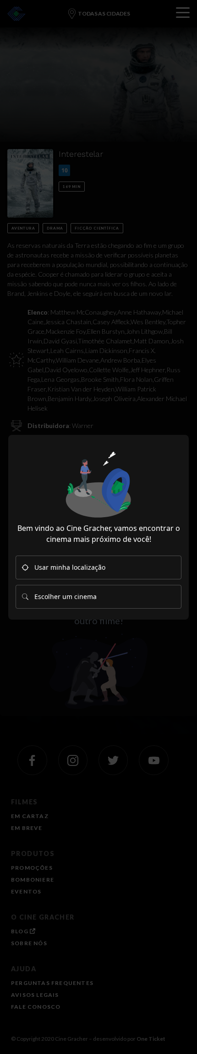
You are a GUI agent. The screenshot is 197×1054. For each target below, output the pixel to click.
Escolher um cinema (65, 596)
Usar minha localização (69, 567)
